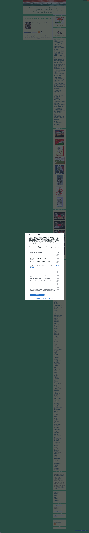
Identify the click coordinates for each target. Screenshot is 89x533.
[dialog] (44, 266)
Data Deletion (38, 298)
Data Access (44, 298)
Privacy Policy (50, 298)
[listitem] (44, 252)
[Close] (62, 235)
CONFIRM (37, 294)
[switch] (57, 255)
